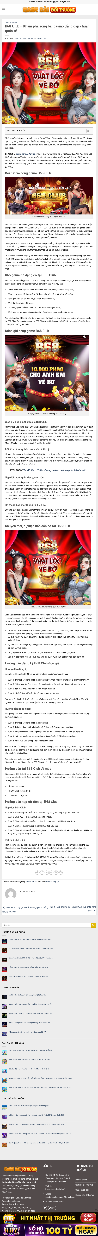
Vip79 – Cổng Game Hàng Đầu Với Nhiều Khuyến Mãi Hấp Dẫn (30, 1004)
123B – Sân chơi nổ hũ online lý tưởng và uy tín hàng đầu (29, 1106)
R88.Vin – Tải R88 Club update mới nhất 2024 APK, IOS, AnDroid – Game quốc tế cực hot (40, 1134)
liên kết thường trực (52, 882)
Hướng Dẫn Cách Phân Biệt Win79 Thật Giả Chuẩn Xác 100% (30, 939)
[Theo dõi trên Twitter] (45, 1208)
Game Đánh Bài (11, 23)
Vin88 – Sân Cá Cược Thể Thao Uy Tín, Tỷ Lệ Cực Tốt (27, 995)
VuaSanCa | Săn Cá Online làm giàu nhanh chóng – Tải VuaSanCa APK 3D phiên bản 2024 (40, 1078)
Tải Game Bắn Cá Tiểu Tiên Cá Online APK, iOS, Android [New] (30, 1050)
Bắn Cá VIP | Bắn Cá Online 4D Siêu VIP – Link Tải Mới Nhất (29, 1060)
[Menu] (3, 9)
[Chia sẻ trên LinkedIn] (60, 872)
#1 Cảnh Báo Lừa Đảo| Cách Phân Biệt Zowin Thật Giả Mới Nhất (31, 949)
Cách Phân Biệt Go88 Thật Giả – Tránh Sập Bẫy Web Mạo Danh (31, 958)
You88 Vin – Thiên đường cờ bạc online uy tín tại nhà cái (54, 470)
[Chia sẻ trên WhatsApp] (37, 872)
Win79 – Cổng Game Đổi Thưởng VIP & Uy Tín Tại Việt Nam (29, 1023)
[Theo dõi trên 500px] (54, 1208)
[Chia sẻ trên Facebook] (42, 872)
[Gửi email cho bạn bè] (51, 872)
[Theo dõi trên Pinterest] (50, 1208)
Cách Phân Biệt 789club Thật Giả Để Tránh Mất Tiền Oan (28, 967)
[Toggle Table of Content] (87, 131)
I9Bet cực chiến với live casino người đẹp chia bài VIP (27, 1032)
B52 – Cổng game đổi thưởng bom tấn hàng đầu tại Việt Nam (30, 1013)
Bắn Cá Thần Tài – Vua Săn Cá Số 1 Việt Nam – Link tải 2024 (30, 1069)
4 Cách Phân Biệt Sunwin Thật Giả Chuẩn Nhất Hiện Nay (28, 976)
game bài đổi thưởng (25, 154)
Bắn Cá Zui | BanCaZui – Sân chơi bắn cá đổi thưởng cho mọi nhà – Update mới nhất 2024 (40, 1087)
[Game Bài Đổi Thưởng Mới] (49, 9)
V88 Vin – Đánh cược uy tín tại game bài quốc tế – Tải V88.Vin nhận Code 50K (36, 1115)
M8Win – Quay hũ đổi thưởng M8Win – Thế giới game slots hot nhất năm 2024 (36, 1124)
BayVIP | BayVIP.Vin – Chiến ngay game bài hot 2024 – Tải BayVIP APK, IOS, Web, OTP (39, 1143)
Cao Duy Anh (42, 38)
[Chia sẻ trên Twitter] (47, 872)
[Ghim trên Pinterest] (56, 872)
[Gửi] (93, 925)
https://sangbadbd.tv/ (55, 1189)
